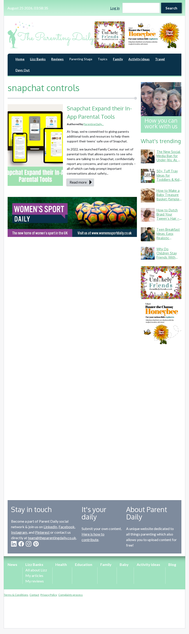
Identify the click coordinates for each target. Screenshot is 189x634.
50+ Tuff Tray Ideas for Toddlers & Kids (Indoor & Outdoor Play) (169, 179)
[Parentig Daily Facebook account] (21, 544)
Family (118, 59)
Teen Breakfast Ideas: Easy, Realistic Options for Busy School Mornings (168, 239)
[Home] (51, 34)
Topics (102, 59)
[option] (137, 34)
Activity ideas (139, 59)
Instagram (19, 532)
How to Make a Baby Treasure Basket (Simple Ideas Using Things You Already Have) (168, 200)
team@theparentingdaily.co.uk (52, 538)
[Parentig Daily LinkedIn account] (14, 544)
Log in (115, 8)
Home (19, 59)
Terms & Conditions (16, 595)
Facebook (67, 526)
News (12, 564)
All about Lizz (36, 570)
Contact (34, 595)
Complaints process (70, 595)
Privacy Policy (48, 595)
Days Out (22, 70)
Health (61, 564)
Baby (124, 564)
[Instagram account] (28, 544)
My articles (34, 575)
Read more (78, 182)
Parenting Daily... (93, 124)
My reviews (34, 581)
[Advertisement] (161, 419)
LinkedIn (50, 526)
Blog (172, 564)
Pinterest (42, 532)
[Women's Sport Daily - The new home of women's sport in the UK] (72, 217)
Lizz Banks (38, 59)
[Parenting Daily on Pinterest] (36, 544)
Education (83, 564)
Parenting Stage (80, 59)
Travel (160, 59)
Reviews (57, 59)
